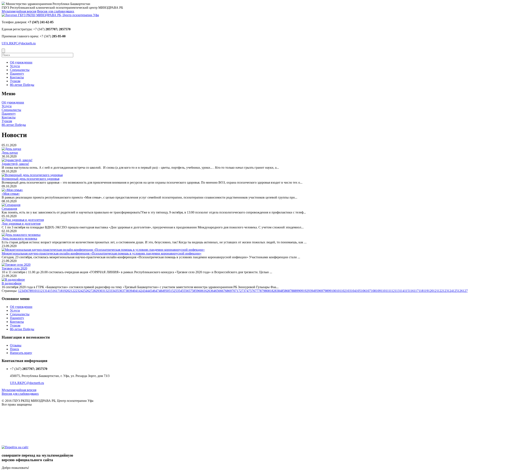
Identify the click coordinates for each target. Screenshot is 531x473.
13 (44, 291)
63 (210, 291)
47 (157, 291)
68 (226, 291)
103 (348, 291)
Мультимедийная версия (19, 11)
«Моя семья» (11, 193)
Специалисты (11, 110)
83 (276, 291)
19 (64, 291)
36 (120, 291)
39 (130, 291)
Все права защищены (17, 404)
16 (54, 291)
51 (170, 291)
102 (343, 291)
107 (368, 291)
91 (303, 291)
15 (50, 291)
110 (383, 291)
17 (57, 291)
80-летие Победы (14, 125)
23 (77, 291)
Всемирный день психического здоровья (30, 178)
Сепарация (9, 208)
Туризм (7, 121)
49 (163, 291)
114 (401, 291)
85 (283, 291)
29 (97, 291)
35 (117, 291)
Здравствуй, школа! (15, 164)
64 (213, 291)
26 (87, 291)
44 (147, 291)
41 (137, 291)
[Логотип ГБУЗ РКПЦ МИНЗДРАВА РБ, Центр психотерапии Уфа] (50, 15)
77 (256, 291)
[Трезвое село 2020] (16, 264)
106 (363, 291)
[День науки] (11, 149)
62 (206, 291)
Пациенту (9, 113)
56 (187, 291)
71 (236, 291)
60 (200, 291)
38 (127, 291)
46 (153, 291)
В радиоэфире (12, 283)
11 (37, 291)
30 (100, 291)
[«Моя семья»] (12, 190)
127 (465, 291)
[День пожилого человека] (21, 234)
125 (455, 291)
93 (309, 291)
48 (160, 291)
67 (223, 291)
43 (143, 291)
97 (323, 291)
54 (180, 291)
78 (260, 291)
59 (197, 291)
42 (140, 291)
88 (293, 291)
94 (313, 291)
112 (392, 291)
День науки (10, 152)
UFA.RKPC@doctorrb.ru (19, 43)
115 (406, 291)
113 (397, 291)
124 (450, 291)
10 (34, 291)
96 (319, 291)
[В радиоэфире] (13, 279)
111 (388, 291)
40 (133, 291)
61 (203, 291)
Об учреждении (13, 102)
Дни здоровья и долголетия (21, 223)
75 (250, 291)
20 (67, 291)
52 (173, 291)
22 (74, 291)
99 (329, 291)
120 (430, 291)
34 (114, 291)
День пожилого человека (19, 238)
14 (47, 291)
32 (107, 291)
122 (440, 291)
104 (353, 291)
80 (266, 291)
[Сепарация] (11, 205)
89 (296, 291)
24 (80, 291)
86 (286, 291)
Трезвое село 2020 (14, 268)
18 (60, 291)
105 (358, 291)
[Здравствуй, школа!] (17, 160)
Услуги (7, 106)
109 (378, 291)
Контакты (9, 117)
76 (253, 291)
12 (41, 291)
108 (373, 291)
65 (216, 291)
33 (110, 291)
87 (289, 291)
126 (460, 291)
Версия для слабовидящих (55, 11)
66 (220, 291)
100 (333, 291)
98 (326, 291)
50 (167, 291)
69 (230, 291)
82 (273, 291)
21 (70, 291)
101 (338, 291)
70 (233, 291)
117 (416, 291)
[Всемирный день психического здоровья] (32, 175)
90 (299, 291)
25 (84, 291)
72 (240, 291)
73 (243, 291)
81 (270, 291)
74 (246, 291)
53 (177, 291)
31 (104, 291)
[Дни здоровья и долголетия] (23, 220)
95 (316, 291)
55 (183, 291)
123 (445, 291)
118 (421, 291)
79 (263, 291)
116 (411, 291)
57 (190, 291)
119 (425, 291)
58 (193, 291)
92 (306, 291)
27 (90, 291)
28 (94, 291)
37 (123, 291)
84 (279, 291)
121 (435, 291)
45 (150, 291)
